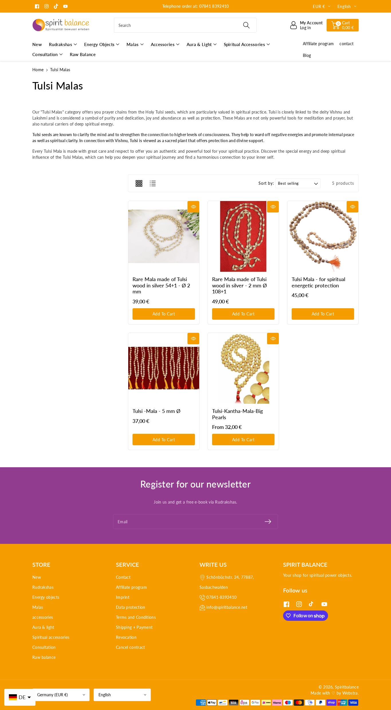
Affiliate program (131, 587)
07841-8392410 (221, 597)
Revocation (126, 637)
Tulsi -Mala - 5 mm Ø (156, 411)
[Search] (246, 25)
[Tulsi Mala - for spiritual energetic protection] (322, 236)
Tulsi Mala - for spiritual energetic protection (318, 282)
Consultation (44, 647)
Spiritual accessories (50, 637)
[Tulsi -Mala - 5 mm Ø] (163, 368)
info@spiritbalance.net (226, 607)
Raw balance (44, 657)
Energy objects (45, 597)
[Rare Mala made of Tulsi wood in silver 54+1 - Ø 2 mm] (163, 236)
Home (38, 69)
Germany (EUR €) (52, 694)
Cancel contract (130, 647)
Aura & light (43, 627)
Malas (37, 607)
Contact (123, 577)
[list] (152, 183)
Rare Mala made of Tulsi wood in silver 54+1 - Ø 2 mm (161, 285)
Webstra (350, 693)
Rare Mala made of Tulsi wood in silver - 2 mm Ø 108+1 (239, 285)
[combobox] (185, 25)
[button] (342, 25)
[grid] (139, 183)
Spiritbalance (347, 687)
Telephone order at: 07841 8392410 (195, 6)
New (36, 577)
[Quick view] (193, 206)
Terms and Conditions (136, 617)
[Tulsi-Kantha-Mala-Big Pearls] (243, 368)
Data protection (130, 607)
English (104, 694)
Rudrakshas (43, 587)
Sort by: (266, 183)
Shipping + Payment (134, 627)
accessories (42, 617)
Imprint (122, 597)
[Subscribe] (268, 521)
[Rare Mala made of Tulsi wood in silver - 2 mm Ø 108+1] (243, 236)
